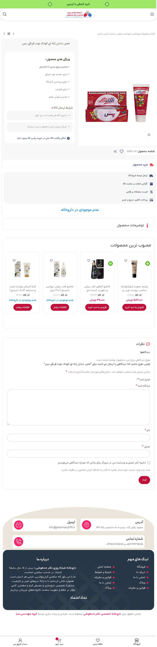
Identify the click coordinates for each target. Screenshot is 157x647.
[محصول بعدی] (4, 34)
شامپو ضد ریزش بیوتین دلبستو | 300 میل (60, 288)
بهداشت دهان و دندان (120, 34)
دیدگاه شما (143, 386)
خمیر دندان (103, 34)
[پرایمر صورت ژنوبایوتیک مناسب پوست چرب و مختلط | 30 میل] (134, 269)
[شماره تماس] (18, 541)
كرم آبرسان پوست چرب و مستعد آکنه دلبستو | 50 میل (23, 290)
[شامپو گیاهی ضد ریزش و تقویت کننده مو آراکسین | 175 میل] (97, 269)
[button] (134, 307)
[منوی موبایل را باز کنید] (152, 14)
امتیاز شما (143, 379)
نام (147, 430)
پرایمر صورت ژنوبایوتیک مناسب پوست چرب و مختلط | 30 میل (134, 290)
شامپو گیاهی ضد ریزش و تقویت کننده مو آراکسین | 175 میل (97, 290)
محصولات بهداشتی (141, 34)
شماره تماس (134, 538)
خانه (153, 34)
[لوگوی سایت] (78, 14)
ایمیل (146, 447)
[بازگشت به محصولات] (9, 34)
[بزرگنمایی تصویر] (149, 135)
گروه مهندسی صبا (26, 614)
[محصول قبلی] (13, 34)
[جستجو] (5, 14)
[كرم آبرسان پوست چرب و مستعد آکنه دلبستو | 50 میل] (23, 269)
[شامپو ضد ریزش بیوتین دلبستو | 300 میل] (60, 269)
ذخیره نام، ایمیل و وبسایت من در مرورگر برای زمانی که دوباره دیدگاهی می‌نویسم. (102, 463)
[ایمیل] (18, 525)
